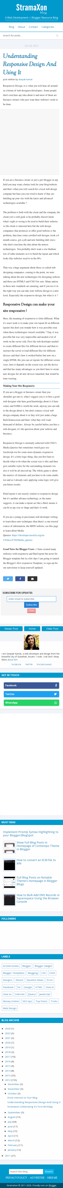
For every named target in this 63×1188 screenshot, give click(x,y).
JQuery (32, 994)
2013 (8, 1075)
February (13, 1145)
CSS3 (52, 972)
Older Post (52, 628)
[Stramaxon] (31, 13)
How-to (7, 994)
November (14, 1088)
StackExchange (44, 664)
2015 (8, 1065)
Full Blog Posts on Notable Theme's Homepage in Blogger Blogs (37, 881)
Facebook (16, 664)
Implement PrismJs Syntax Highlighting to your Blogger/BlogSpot (30, 833)
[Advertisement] (31, 142)
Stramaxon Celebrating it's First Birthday (30, 1106)
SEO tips (27, 1001)
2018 (8, 1052)
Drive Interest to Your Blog (22, 1097)
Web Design (10, 1008)
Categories (48, 27)
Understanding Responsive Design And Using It (29, 64)
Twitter (29, 664)
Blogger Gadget (43, 965)
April (11, 1135)
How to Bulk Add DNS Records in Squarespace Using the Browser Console (38, 898)
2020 (8, 1042)
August (12, 1116)
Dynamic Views (35, 979)
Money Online (11, 1001)
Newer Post (11, 628)
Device (19, 979)
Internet (19, 994)
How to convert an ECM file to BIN (36, 861)
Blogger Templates (13, 972)
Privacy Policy (16, 1178)
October (13, 1093)
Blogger (26, 965)
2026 (8, 1028)
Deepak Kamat (26, 79)
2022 (8, 1033)
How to (50, 987)
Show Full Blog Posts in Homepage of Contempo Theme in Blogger (38, 846)
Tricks (54, 1001)
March (11, 1140)
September (14, 1112)
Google (28, 987)
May (10, 1131)
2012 (8, 1080)
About (21, 27)
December (14, 1084)
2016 (8, 1061)
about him (12, 659)
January (12, 1149)
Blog (11, 27)
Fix (18, 987)
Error (50, 979)
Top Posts (41, 1001)
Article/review (11, 965)
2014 (8, 1070)
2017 (8, 1056)
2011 (8, 1155)
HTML (38, 987)
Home (32, 628)
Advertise (37, 1178)
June (10, 1126)
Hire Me (52, 1178)
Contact (33, 27)
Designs (7, 979)
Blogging (33, 972)
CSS (43, 972)
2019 (8, 1047)
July (10, 1121)
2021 (8, 1038)
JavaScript (44, 994)
